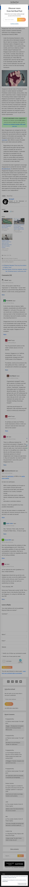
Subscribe (21, 19)
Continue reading (14, 23)
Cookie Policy (5, 881)
